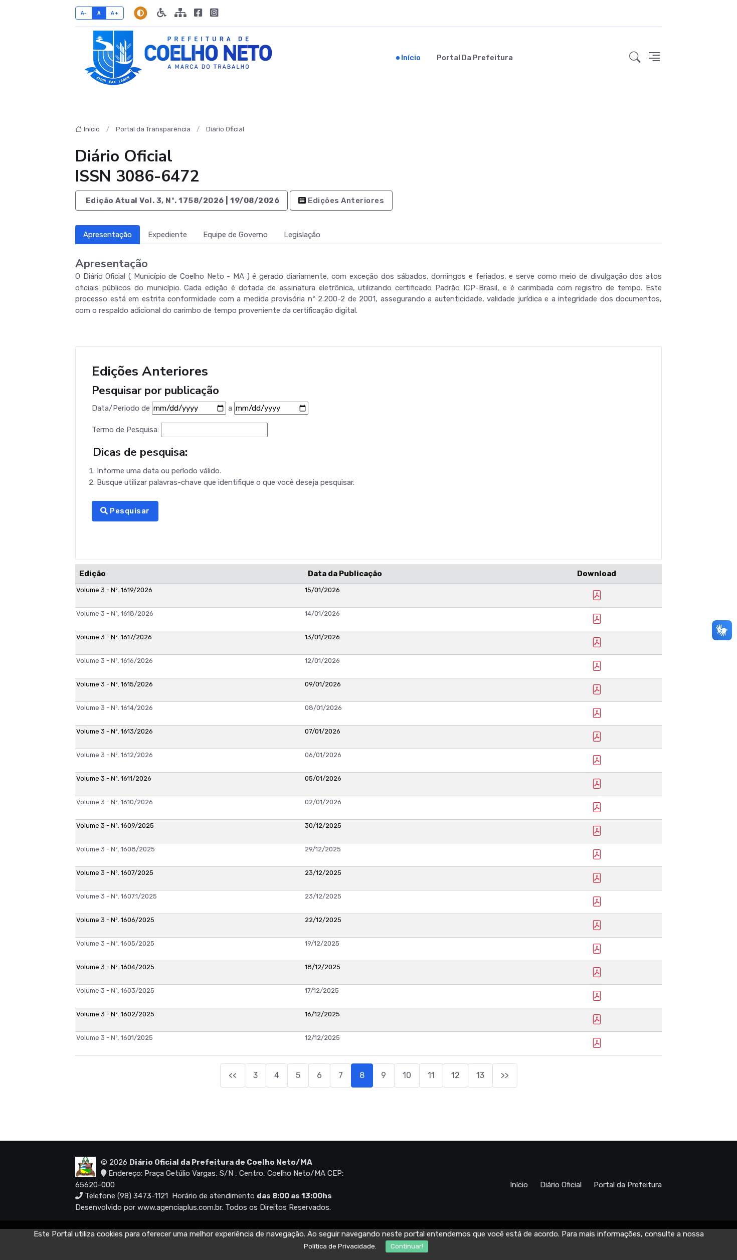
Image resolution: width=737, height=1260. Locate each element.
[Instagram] (214, 13)
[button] (635, 57)
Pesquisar (129, 510)
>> (505, 1075)
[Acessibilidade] (161, 13)
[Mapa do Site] (180, 13)
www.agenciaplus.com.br (179, 1207)
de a (163, 408)
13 (480, 1075)
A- (84, 13)
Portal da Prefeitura (475, 57)
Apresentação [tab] (107, 234)
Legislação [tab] (302, 234)
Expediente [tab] (167, 234)
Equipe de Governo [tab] (235, 234)
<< (233, 1075)
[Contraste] (140, 13)
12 (455, 1075)
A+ (114, 13)
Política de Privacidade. (340, 1246)
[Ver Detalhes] (597, 596)
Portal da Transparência (153, 129)
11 (431, 1075)
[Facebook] (198, 13)
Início (411, 57)
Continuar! (407, 1246)
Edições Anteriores (345, 200)
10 (407, 1075)
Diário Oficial (225, 129)
